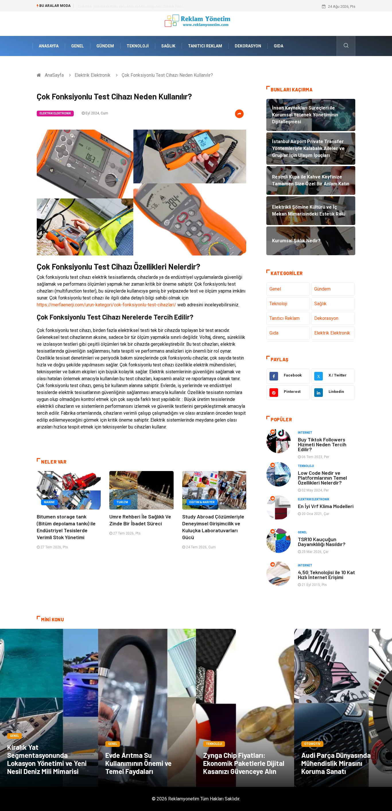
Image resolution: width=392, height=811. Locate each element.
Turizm (122, 502)
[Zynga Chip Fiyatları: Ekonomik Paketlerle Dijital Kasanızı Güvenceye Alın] (245, 708)
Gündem (105, 46)
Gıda (278, 46)
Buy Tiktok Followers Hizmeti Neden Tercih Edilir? (322, 444)
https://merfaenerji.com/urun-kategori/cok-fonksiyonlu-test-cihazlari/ (106, 305)
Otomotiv (312, 743)
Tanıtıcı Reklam (205, 46)
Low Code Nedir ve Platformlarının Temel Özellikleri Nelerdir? (322, 478)
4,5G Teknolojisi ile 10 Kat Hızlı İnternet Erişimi (326, 574)
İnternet (305, 432)
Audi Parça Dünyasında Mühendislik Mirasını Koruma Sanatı (336, 763)
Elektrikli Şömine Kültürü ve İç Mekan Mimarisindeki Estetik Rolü (130, 6)
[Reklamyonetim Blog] (196, 23)
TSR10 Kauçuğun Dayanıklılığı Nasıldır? (322, 541)
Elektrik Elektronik (92, 75)
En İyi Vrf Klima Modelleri (326, 506)
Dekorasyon (248, 46)
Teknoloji (138, 46)
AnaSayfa (49, 46)
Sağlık (168, 46)
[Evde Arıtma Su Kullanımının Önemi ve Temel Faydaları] (147, 708)
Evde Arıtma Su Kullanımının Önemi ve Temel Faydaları (138, 763)
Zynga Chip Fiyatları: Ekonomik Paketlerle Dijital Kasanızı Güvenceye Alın (243, 763)
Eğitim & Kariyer (202, 502)
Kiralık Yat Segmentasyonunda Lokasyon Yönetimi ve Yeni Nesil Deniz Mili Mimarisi (47, 759)
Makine (49, 502)
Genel (77, 46)
